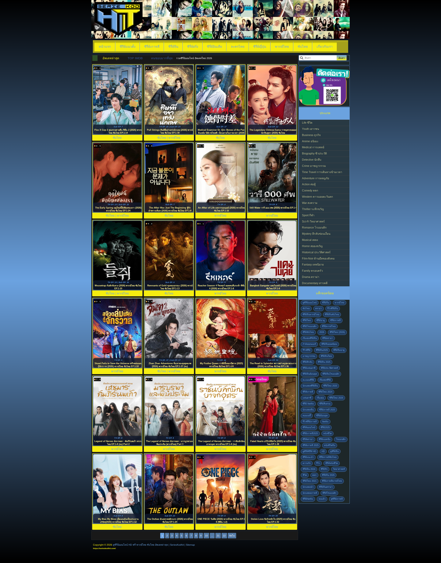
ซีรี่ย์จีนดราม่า (326, 487)
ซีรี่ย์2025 (325, 427)
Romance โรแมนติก (314, 227)
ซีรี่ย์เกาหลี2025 (310, 433)
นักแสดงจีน (308, 409)
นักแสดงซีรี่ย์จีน (310, 385)
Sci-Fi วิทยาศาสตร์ (313, 221)
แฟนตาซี (307, 398)
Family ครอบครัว (312, 270)
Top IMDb (135, 58)
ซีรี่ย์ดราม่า (327, 338)
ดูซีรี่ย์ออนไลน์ (310, 302)
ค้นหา (342, 58)
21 (218, 535)
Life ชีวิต (307, 122)
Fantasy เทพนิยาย (313, 264)
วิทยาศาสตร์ (339, 469)
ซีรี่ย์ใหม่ (307, 320)
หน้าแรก (105, 46)
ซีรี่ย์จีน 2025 (324, 362)
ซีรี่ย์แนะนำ (308, 457)
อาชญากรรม (309, 356)
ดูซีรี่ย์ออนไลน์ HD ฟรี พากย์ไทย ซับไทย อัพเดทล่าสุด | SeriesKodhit (148, 544)
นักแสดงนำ (308, 487)
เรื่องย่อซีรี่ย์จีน (310, 338)
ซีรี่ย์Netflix (308, 499)
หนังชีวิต (327, 433)
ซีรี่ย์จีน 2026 (328, 475)
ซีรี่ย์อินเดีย (214, 46)
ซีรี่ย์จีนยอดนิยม (329, 344)
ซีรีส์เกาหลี (308, 391)
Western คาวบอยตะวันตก (317, 196)
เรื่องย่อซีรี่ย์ (325, 380)
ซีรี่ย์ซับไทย (308, 332)
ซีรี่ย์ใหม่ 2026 (336, 398)
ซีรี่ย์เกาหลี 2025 (327, 409)
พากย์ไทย (282, 46)
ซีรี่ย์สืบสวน (324, 403)
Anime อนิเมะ (310, 141)
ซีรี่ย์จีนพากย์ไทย (311, 314)
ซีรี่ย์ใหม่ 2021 (309, 481)
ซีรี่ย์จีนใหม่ (326, 356)
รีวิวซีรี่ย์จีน (332, 308)
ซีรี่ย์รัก (324, 469)
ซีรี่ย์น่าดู (320, 320)
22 (224, 535)
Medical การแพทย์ (313, 147)
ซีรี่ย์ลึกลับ (307, 362)
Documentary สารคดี (314, 283)
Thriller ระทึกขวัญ (313, 209)
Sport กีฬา (308, 215)
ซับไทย (303, 46)
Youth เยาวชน (310, 128)
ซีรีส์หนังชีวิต (331, 463)
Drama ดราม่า (310, 276)
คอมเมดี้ (307, 415)
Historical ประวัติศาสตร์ (316, 252)
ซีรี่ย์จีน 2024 (309, 469)
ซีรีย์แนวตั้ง (127, 46)
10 (206, 535)
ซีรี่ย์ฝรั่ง (192, 46)
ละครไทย (237, 46)
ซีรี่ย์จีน (173, 46)
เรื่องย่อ (320, 398)
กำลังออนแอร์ (309, 344)
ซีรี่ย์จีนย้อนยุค (310, 374)
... (212, 535)
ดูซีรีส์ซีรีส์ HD (309, 451)
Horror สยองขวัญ (312, 246)
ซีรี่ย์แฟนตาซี (309, 368)
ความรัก (307, 463)
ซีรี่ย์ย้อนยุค (322, 415)
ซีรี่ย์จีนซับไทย (332, 314)
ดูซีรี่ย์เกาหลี (337, 499)
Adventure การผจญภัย (315, 178)
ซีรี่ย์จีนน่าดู (339, 350)
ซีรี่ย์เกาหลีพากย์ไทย (332, 481)
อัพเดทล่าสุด (110, 58)
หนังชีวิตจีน (329, 445)
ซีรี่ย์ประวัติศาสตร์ (329, 368)
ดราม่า (318, 308)
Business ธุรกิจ (311, 135)
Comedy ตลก (310, 190)
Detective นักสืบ (311, 159)
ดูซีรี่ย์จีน (334, 451)
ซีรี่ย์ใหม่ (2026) (337, 332)
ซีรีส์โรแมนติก (329, 493)
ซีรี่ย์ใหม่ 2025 (330, 385)
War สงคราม (309, 202)
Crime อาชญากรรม (314, 165)
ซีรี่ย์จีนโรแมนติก (330, 374)
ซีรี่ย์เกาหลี (152, 46)
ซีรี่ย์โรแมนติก (309, 326)
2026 (321, 332)
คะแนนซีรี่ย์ (308, 380)
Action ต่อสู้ (309, 184)
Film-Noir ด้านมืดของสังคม (318, 258)
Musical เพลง (310, 239)
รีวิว (318, 463)
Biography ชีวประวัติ (314, 153)
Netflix (325, 421)
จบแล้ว (322, 499)
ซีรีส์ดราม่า (308, 439)
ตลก (314, 475)
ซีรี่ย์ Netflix (308, 403)
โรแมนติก (341, 439)
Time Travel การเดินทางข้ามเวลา (322, 172)
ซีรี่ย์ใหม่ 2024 (325, 391)
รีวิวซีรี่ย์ (306, 350)
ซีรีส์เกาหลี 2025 (311, 445)
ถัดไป (232, 535)
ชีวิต (305, 475)
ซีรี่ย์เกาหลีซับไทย (328, 457)
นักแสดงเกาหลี (310, 493)
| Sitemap (189, 544)
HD (323, 451)
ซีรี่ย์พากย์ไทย (329, 326)
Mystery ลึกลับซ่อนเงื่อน (316, 233)
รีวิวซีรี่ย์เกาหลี (310, 421)
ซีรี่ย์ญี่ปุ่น (259, 46)
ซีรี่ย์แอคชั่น (324, 439)
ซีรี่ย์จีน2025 (322, 350)
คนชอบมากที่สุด (162, 58)
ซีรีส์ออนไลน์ (309, 427)
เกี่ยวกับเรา (325, 46)
